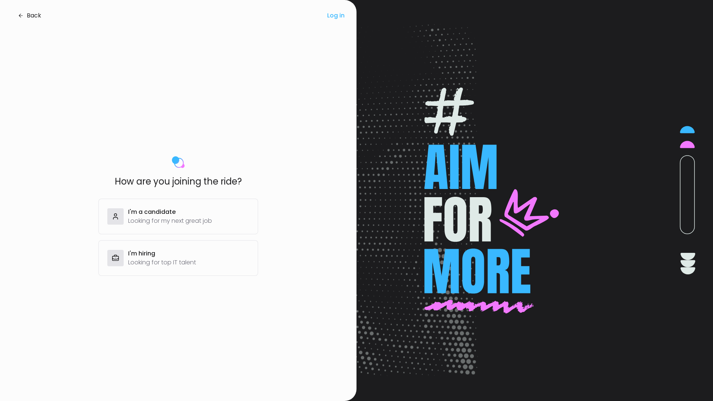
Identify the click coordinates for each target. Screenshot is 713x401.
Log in (336, 15)
